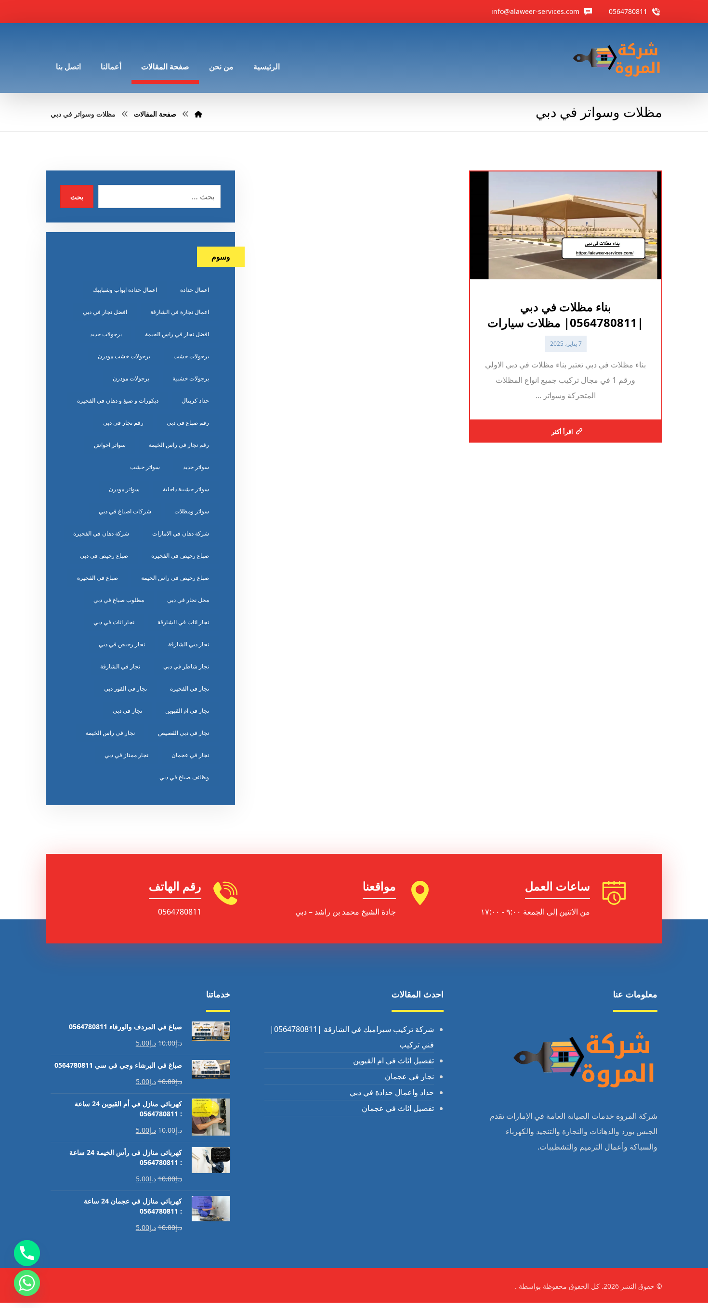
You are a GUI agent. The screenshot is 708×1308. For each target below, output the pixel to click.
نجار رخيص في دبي (122, 644)
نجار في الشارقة (120, 666)
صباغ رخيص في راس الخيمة (175, 578)
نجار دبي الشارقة (188, 644)
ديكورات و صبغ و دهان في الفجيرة (117, 400)
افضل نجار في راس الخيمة (177, 334)
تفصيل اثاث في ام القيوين (393, 1060)
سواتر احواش (110, 445)
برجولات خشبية (190, 378)
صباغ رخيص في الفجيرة (180, 555)
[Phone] (27, 1253)
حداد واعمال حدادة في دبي (392, 1092)
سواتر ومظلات (191, 511)
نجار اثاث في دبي (113, 622)
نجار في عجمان (190, 755)
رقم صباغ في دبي (188, 423)
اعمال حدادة (194, 290)
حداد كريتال (195, 400)
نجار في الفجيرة (189, 688)
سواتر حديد (196, 467)
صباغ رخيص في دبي (104, 555)
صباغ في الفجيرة (97, 578)
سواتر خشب (145, 467)
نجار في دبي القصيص (183, 733)
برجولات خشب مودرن (124, 356)
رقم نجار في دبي (123, 423)
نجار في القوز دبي (125, 688)
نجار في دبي (127, 710)
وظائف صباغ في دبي (184, 777)
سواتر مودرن (124, 489)
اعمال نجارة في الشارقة (179, 312)
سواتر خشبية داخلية (186, 489)
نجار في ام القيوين (187, 710)
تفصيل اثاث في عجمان (398, 1108)
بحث (76, 196)
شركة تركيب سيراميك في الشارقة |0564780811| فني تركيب (352, 1037)
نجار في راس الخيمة (110, 733)
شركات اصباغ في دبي (125, 511)
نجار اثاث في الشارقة (183, 622)
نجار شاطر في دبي (186, 666)
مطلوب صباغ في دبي (118, 600)
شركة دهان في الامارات (180, 533)
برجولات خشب (191, 356)
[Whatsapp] (27, 1283)
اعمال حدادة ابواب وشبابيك (125, 290)
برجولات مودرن (131, 378)
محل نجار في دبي (188, 600)
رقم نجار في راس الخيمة (179, 445)
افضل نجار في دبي (105, 312)
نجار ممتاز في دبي (126, 755)
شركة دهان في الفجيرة (101, 533)
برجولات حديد (106, 334)
